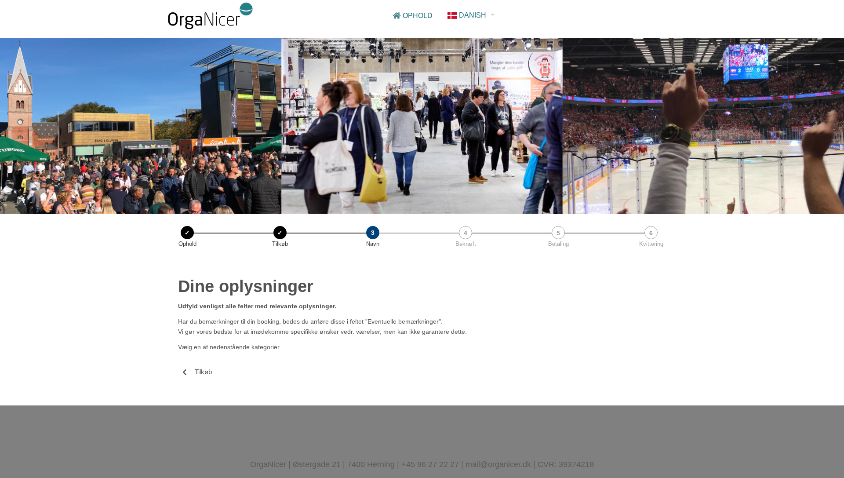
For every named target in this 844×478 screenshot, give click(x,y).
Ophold (417, 15)
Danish (471, 15)
